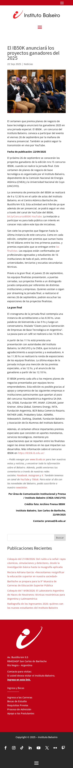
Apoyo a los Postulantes (20, 713)
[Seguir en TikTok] (22, 747)
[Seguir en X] (47, 747)
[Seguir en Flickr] (55, 747)
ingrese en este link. (19, 679)
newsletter (21, 487)
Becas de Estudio (17, 701)
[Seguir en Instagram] (13, 747)
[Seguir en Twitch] (63, 747)
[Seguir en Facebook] (5, 747)
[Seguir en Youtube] (38, 748)
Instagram (33, 475)
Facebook (22, 475)
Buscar (60, 537)
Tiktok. (35, 479)
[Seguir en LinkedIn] (30, 747)
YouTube (24, 479)
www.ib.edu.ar (37, 459)
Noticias (28, 64)
